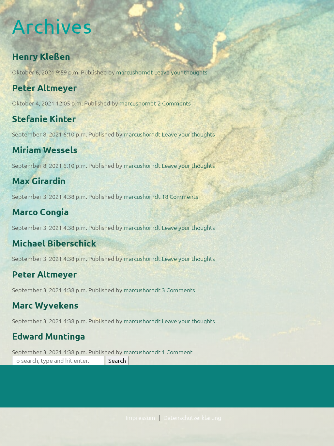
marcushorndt (134, 72)
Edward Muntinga (48, 336)
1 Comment (177, 352)
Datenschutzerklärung (192, 417)
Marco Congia (40, 211)
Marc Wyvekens (45, 305)
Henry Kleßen (41, 56)
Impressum (140, 417)
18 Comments (180, 196)
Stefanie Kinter (44, 118)
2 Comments (174, 103)
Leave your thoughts (180, 72)
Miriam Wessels (44, 149)
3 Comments (178, 290)
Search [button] (117, 360)
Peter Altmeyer (44, 87)
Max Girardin (39, 180)
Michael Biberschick (54, 242)
